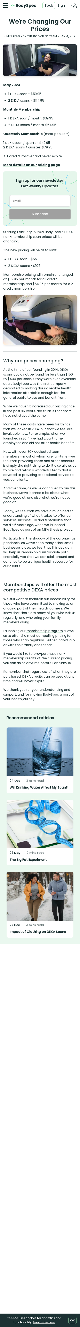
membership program (44, 631)
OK (72, 1320)
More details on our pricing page (31, 165)
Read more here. (44, 1322)
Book (49, 5)
